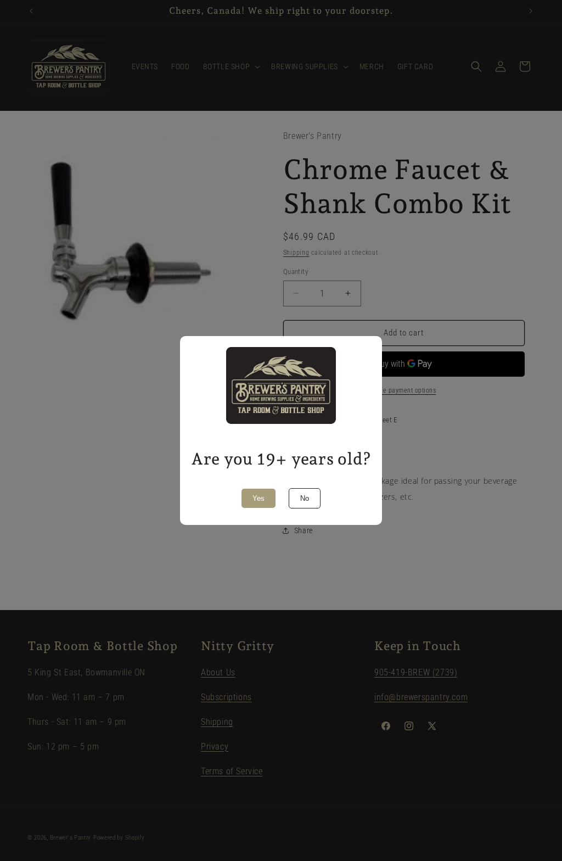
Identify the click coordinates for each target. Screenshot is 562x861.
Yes (258, 498)
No (304, 498)
